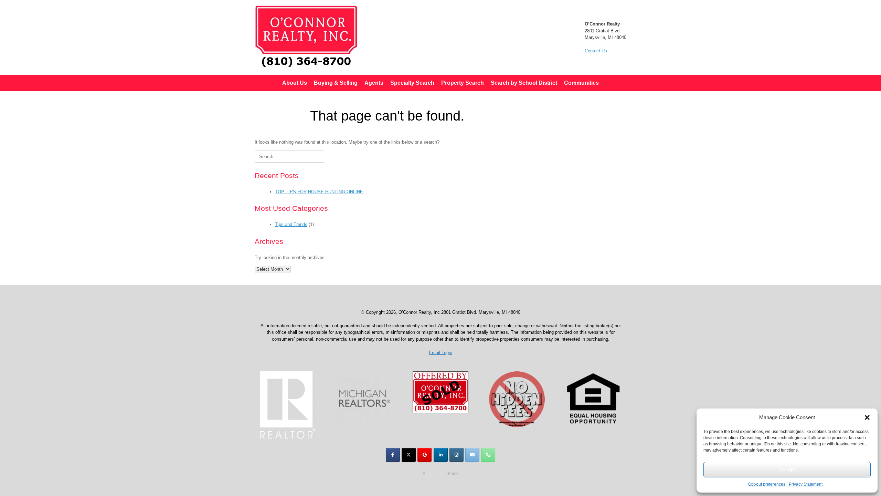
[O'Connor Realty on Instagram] (456, 455)
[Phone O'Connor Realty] (488, 455)
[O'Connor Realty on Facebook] (393, 455)
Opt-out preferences (766, 484)
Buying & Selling (336, 83)
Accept (787, 469)
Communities (581, 83)
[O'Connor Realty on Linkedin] (441, 455)
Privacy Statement (805, 484)
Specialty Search (412, 83)
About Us (294, 83)
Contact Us (596, 50)
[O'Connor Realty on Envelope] (472, 455)
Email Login (440, 352)
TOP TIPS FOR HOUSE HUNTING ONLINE (319, 191)
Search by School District (524, 83)
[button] (867, 417)
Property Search (462, 83)
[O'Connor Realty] (306, 37)
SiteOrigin (435, 474)
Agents (373, 83)
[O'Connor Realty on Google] (424, 455)
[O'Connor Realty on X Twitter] (409, 455)
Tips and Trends (291, 224)
